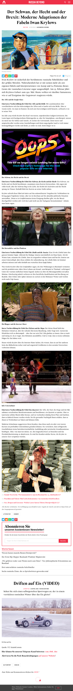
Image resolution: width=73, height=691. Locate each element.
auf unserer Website (47, 656)
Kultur (25, 27)
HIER (36, 672)
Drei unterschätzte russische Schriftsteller (18, 567)
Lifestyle (26, 588)
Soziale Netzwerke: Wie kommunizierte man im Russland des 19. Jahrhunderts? (32, 495)
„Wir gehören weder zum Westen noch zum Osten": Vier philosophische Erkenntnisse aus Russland (36, 562)
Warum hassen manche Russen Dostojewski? (19, 553)
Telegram (68, 76)
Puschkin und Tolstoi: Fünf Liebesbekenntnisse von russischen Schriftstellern (31, 499)
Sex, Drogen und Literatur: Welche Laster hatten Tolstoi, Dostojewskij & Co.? (31, 503)
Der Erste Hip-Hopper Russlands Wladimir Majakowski (23, 557)
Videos (16, 665)
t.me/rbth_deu (51, 652)
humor (16, 514)
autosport (7, 665)
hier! (13, 689)
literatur (7, 514)
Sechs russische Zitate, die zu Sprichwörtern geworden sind (25, 571)
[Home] (4, 2)
